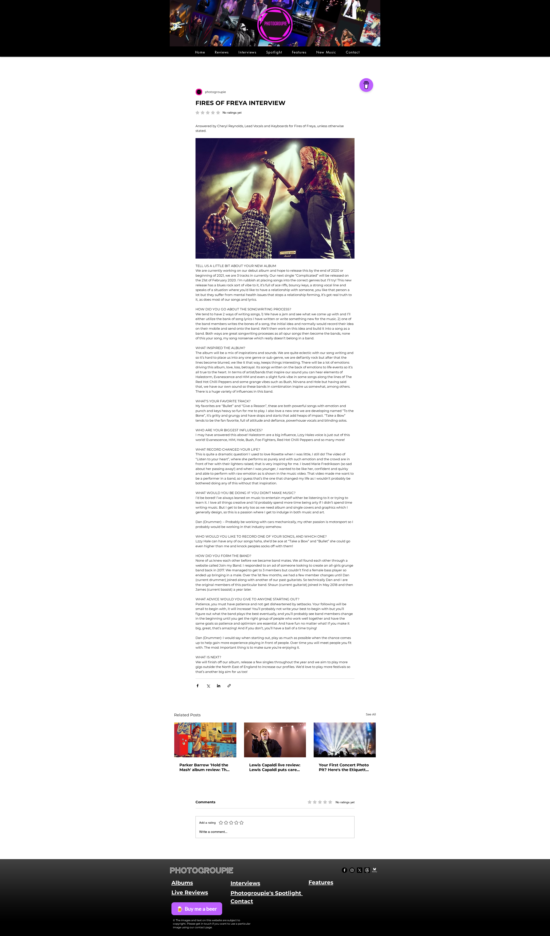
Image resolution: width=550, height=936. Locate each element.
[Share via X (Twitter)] (208, 686)
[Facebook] (344, 870)
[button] (222, 52)
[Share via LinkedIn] (219, 686)
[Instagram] (352, 870)
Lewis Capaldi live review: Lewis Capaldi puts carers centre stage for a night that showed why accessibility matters (275, 767)
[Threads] (367, 870)
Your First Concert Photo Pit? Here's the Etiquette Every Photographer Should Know (344, 767)
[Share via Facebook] (198, 686)
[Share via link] (229, 686)
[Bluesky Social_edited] (374, 870)
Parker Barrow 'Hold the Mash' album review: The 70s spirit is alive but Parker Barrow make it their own (204, 767)
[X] (359, 870)
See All (371, 714)
